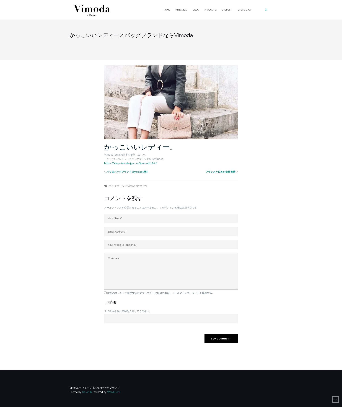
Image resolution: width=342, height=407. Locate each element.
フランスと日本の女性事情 (220, 171)
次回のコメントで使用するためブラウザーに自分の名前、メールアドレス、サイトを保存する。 (160, 293)
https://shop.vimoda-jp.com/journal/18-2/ (130, 163)
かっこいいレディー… (138, 147)
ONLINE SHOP (244, 9)
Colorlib (87, 392)
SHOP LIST (227, 9)
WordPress (113, 392)
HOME (167, 9)
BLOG (196, 9)
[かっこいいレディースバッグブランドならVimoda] (171, 102)
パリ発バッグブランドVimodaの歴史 (127, 171)
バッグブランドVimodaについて (128, 186)
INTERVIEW (181, 9)
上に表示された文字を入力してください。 (128, 311)
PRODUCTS (210, 9)
